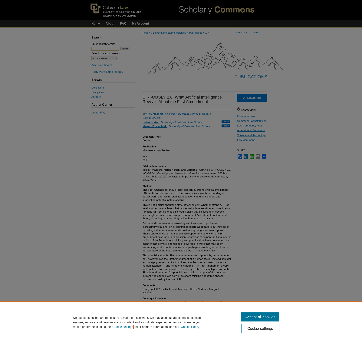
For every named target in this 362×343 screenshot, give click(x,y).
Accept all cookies (260, 317)
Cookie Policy (190, 326)
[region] (181, 322)
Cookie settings (122, 326)
